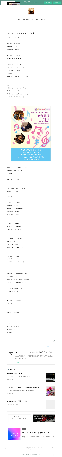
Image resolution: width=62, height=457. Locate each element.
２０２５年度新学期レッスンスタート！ (17, 373)
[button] (18, 19)
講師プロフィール (41, 19)
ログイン (57, 2)
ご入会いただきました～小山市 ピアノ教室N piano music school (23, 387)
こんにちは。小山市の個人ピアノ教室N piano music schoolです (21, 390)
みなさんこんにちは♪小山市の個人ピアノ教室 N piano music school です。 (24, 376)
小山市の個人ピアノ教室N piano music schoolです (18, 404)
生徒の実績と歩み (28, 19)
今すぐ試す (47, 2)
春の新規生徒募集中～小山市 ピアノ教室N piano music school (23, 401)
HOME (18, 19)
